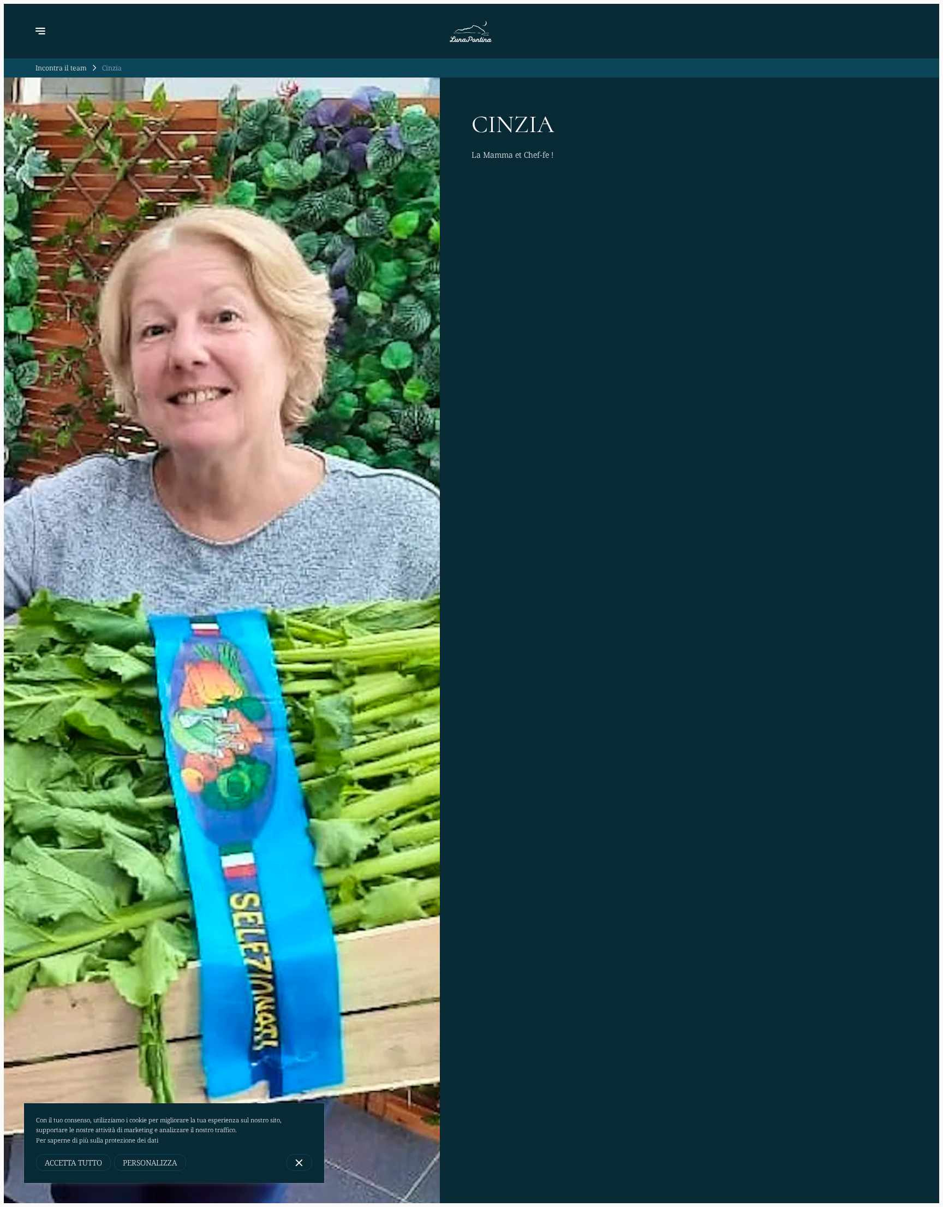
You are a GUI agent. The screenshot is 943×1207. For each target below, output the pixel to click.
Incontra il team (61, 68)
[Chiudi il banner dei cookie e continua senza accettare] (299, 1162)
